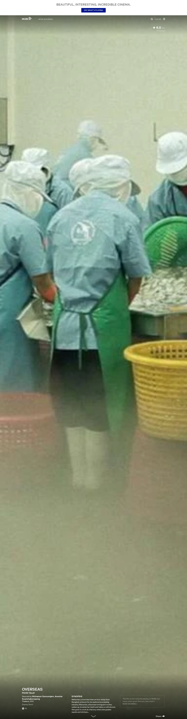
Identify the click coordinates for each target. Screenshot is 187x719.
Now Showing (46, 19)
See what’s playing (93, 10)
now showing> (130, 704)
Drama (25, 704)
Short (30, 704)
